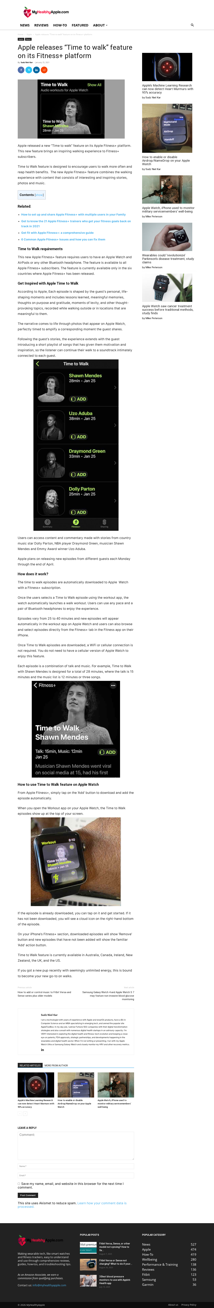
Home (20, 34)
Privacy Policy (188, 1304)
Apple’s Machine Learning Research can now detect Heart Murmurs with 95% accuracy (36, 1103)
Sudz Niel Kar (27, 62)
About (99, 25)
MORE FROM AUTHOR (56, 1065)
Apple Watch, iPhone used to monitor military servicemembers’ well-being (114, 1103)
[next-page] (25, 1114)
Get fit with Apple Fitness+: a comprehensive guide (57, 232)
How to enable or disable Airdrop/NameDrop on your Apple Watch (74, 1103)
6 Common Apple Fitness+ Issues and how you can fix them (63, 239)
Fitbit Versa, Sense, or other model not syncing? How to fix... (114, 1247)
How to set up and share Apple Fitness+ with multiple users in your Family (73, 214)
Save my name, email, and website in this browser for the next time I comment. (71, 1185)
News (25, 25)
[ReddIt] (44, 70)
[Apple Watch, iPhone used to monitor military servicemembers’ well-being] (116, 1085)
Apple (29, 34)
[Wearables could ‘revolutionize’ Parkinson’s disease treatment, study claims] (167, 237)
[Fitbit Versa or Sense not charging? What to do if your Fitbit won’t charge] (88, 1265)
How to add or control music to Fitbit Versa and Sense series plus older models (44, 994)
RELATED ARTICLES (30, 1065)
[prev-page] (20, 1114)
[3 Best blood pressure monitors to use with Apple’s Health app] (88, 1281)
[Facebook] (21, 70)
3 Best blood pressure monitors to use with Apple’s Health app (114, 1280)
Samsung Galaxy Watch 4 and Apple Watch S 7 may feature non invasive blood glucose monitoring (108, 996)
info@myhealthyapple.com (49, 1285)
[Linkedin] (36, 70)
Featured (80, 25)
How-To (60, 25)
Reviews (41, 25)
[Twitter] (28, 70)
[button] (192, 25)
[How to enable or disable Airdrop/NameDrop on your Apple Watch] (76, 1085)
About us (173, 1304)
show (39, 195)
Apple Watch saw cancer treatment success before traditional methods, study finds (167, 309)
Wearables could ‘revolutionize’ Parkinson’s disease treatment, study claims (168, 259)
